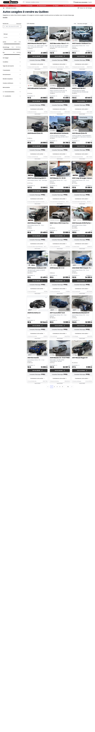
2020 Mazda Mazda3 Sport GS (38, 43)
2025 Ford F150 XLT (79, 88)
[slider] (3, 44)
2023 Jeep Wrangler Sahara (82, 178)
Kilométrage (6, 47)
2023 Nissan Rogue (34, 223)
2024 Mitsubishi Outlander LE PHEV (62, 133)
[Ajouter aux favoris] (46, 28)
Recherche (5, 23)
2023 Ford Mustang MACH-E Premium (40, 178)
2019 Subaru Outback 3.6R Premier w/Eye (42, 268)
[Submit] (23, 2)
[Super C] (10, 2)
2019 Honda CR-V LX (57, 268)
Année (4, 42)
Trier (75, 23)
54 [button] (68, 386)
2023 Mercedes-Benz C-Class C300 (62, 43)
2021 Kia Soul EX (33, 358)
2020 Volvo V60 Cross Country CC (62, 223)
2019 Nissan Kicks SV (57, 88)
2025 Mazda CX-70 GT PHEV (60, 358)
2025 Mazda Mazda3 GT (80, 313)
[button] (72, 386)
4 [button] (59, 386)
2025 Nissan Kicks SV (35, 133)
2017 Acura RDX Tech (57, 313)
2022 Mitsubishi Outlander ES (37, 88)
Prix (4, 52)
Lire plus (5, 17)
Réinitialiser (18, 23)
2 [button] (54, 386)
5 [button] (62, 386)
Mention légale (37, 158)
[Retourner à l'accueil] (3, 8)
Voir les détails (36, 56)
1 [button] (51, 386)
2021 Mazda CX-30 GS (58, 178)
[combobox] (12, 34)
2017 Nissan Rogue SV (80, 358)
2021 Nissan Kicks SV (79, 133)
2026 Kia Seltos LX (33, 313)
